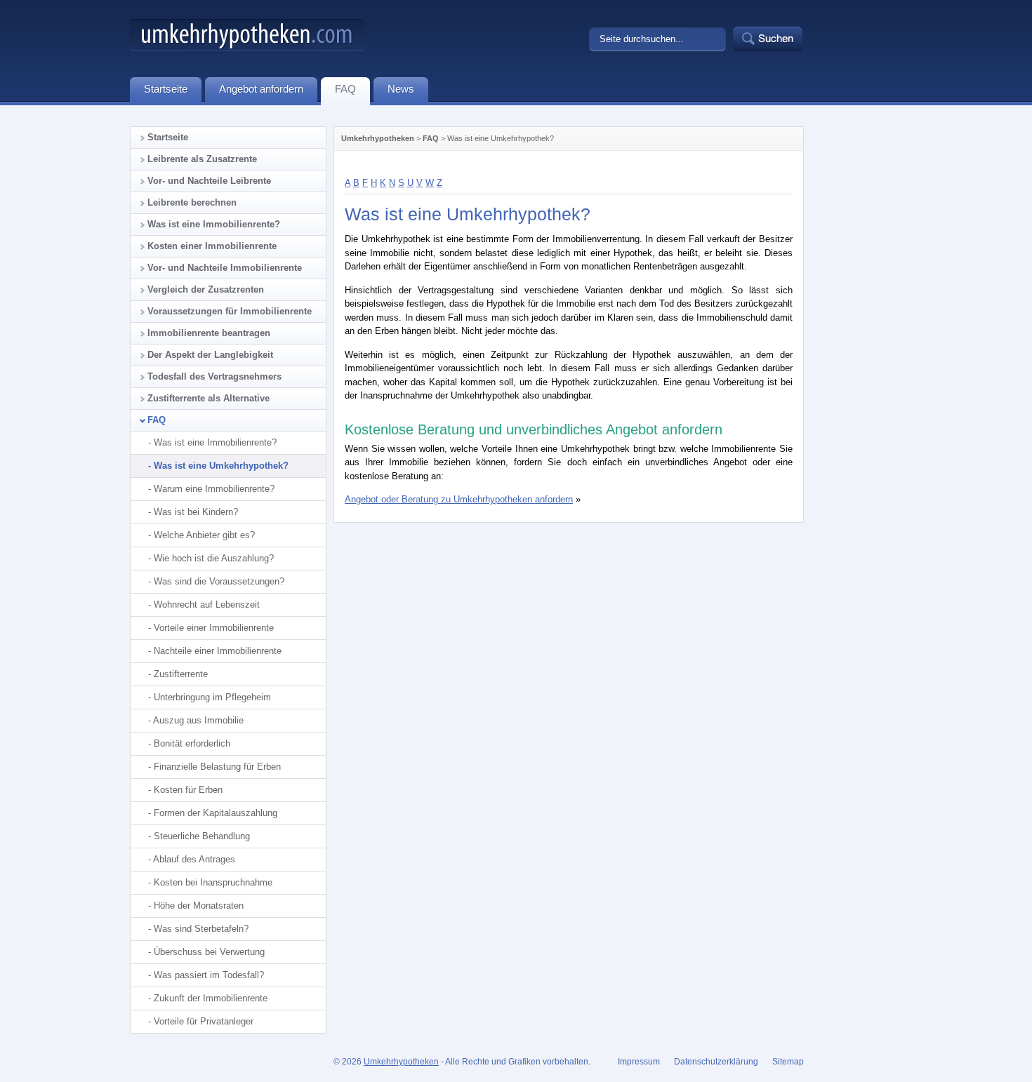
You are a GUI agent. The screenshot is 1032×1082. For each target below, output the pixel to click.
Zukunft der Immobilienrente (210, 998)
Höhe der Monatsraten (199, 905)
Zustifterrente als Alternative (208, 398)
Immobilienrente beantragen (208, 333)
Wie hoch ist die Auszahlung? (214, 558)
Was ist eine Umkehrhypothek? (221, 465)
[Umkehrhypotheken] (247, 48)
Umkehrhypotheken (377, 138)
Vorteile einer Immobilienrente (214, 627)
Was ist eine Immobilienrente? (213, 224)
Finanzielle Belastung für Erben (217, 766)
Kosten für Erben (188, 789)
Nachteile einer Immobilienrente (218, 651)
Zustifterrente (181, 674)
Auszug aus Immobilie (198, 720)
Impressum (639, 1062)
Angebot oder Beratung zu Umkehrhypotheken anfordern (459, 499)
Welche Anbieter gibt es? (204, 535)
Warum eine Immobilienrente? (214, 488)
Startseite (167, 137)
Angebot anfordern (261, 89)
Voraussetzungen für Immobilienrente (229, 311)
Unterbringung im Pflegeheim (212, 697)
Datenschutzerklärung (716, 1062)
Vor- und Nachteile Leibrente (209, 180)
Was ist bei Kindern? (196, 512)
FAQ (431, 138)
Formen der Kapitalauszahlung (215, 813)
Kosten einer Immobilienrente (212, 246)
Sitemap (788, 1062)
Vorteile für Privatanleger (203, 1021)
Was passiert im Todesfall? (209, 975)
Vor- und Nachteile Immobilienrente (224, 267)
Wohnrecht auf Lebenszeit (207, 604)
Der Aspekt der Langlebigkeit (210, 354)
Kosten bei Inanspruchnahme (213, 882)
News (401, 89)
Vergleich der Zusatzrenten (205, 289)
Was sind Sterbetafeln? (201, 928)
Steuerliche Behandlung (202, 836)
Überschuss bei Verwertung (209, 952)
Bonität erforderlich (192, 743)
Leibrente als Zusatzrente (202, 159)
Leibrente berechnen (192, 202)
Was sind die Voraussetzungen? (219, 581)
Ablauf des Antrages (194, 859)
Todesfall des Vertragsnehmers (214, 376)
